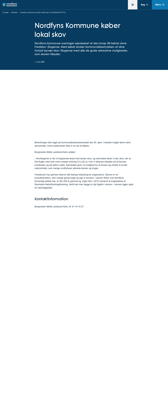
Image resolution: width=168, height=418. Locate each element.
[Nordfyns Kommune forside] (9, 4)
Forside (5, 12)
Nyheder (14, 12)
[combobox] (132, 4)
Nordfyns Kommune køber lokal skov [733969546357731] (43, 12)
